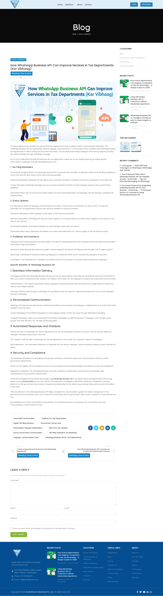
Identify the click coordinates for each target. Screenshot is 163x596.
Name (13, 508)
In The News (136, 569)
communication (27, 381)
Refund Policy (113, 581)
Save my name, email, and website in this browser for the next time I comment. (44, 528)
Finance (86, 580)
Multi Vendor (88, 571)
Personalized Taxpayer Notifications (27, 428)
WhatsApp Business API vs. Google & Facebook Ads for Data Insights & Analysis (141, 119)
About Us (135, 553)
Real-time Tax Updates (58, 428)
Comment (14, 480)
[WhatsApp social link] (113, 428)
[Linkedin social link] (107, 428)
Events (134, 565)
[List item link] (27, 576)
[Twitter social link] (96, 428)
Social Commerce (85, 34)
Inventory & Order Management (132, 58)
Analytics (86, 576)
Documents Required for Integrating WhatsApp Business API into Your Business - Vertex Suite (135, 187)
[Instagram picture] (125, 147)
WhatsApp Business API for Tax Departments (63, 437)
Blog (121, 53)
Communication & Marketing (90, 558)
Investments (136, 573)
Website (13, 518)
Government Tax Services (51, 423)
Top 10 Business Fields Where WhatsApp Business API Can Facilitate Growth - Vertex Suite (134, 176)
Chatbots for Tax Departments (54, 418)
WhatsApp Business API (63, 379)
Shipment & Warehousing (93, 567)
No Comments (146, 91)
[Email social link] (102, 428)
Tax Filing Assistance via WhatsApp (63, 433)
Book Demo (146, 4)
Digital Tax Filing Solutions (23, 423)
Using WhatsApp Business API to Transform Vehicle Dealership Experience (140, 100)
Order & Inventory (90, 563)
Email (67, 508)
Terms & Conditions (115, 569)
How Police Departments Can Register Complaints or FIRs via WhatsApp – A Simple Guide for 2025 (141, 84)
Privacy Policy (113, 573)
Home (74, 34)
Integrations (112, 553)
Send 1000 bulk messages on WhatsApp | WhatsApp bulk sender (136, 167)
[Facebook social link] (90, 428)
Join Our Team (138, 557)
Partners (135, 561)
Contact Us (112, 565)
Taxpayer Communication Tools (26, 437)
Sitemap (135, 577)
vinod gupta (127, 166)
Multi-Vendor (125, 62)
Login (134, 4)
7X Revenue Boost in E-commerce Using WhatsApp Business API (135, 192)
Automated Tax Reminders (24, 418)
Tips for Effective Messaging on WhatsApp (135, 180)
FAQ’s (110, 577)
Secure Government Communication (27, 433)
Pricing (110, 561)
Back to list (63, 451)
